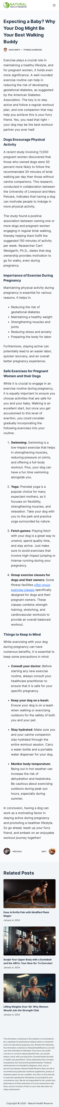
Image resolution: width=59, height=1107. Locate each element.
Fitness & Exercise (33, 50)
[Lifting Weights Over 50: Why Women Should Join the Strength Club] (29, 988)
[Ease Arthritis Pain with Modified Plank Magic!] (29, 893)
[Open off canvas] (54, 5)
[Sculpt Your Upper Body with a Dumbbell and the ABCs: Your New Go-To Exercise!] (29, 941)
